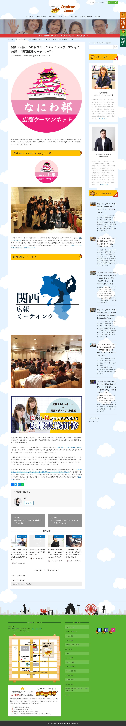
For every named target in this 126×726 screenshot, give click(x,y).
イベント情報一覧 (103, 193)
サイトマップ (103, 2)
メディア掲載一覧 (70, 666)
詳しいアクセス (36, 628)
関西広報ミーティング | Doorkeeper (69, 447)
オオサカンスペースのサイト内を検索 (100, 43)
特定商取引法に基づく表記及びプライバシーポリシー (76, 689)
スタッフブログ (45, 55)
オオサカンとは (69, 627)
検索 (115, 47)
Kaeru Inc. (62, 723)
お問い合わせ (69, 684)
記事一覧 (29, 503)
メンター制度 (69, 640)
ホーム (92, 2)
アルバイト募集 (69, 662)
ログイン (113, 2)
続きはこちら (103, 118)
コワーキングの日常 (71, 631)
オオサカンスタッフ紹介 (72, 644)
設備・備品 (68, 649)
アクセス (68, 653)
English (97, 2)
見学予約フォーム (70, 679)
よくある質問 (69, 675)
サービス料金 (69, 636)
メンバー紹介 (103, 57)
